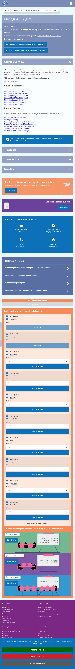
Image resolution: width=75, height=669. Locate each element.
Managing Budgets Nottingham (16, 95)
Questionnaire (42, 631)
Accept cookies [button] (37, 650)
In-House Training (43, 635)
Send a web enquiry (8, 623)
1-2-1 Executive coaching (45, 637)
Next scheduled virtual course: (14, 36)
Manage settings (37, 664)
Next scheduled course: (12, 29)
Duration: (7, 26)
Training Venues (7, 627)
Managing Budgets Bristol (14, 100)
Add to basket (37, 367)
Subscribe (11, 190)
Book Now (11, 540)
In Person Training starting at (26, 44)
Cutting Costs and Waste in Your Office (18, 128)
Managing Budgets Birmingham (16, 98)
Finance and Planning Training (34, 10)
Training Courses (17, 10)
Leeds (4, 633)
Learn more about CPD (18, 140)
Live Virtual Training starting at (27, 50)
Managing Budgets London (14, 91)
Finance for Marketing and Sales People (18, 124)
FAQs (39, 633)
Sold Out (37, 327)
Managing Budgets (51, 10)
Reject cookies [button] (37, 657)
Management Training (44, 616)
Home (7, 10)
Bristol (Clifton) (7, 637)
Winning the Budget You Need (15, 117)
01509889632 (6, 618)
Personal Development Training (48, 614)
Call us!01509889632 (21, 245)
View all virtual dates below (48, 36)
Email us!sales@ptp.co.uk (53, 245)
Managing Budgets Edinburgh (15, 102)
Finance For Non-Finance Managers (17, 131)
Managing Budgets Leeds (13, 104)
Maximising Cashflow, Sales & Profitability (19, 126)
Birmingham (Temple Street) (11, 631)
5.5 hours (13, 39)
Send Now (63, 208)
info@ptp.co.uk (7, 620)
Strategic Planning (11, 120)
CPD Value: (10, 39)
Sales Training (42, 612)
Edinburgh (5, 635)
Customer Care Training (45, 607)
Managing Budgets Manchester (15, 93)
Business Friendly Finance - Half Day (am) (19, 122)
